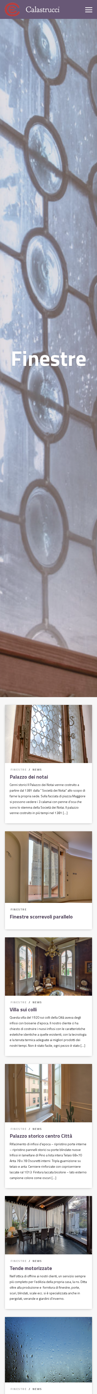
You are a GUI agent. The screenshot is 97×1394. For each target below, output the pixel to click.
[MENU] (88, 9)
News (37, 769)
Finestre (19, 769)
